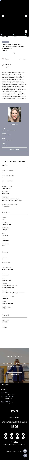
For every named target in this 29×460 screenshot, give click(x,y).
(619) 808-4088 (6, 135)
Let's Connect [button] (14, 374)
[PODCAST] (23, 437)
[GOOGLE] (17, 437)
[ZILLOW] (5, 437)
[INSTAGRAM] (11, 434)
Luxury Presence (21, 444)
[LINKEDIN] (17, 434)
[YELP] (11, 437)
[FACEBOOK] (5, 434)
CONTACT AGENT (15, 149)
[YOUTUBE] (23, 434)
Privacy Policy (19, 451)
